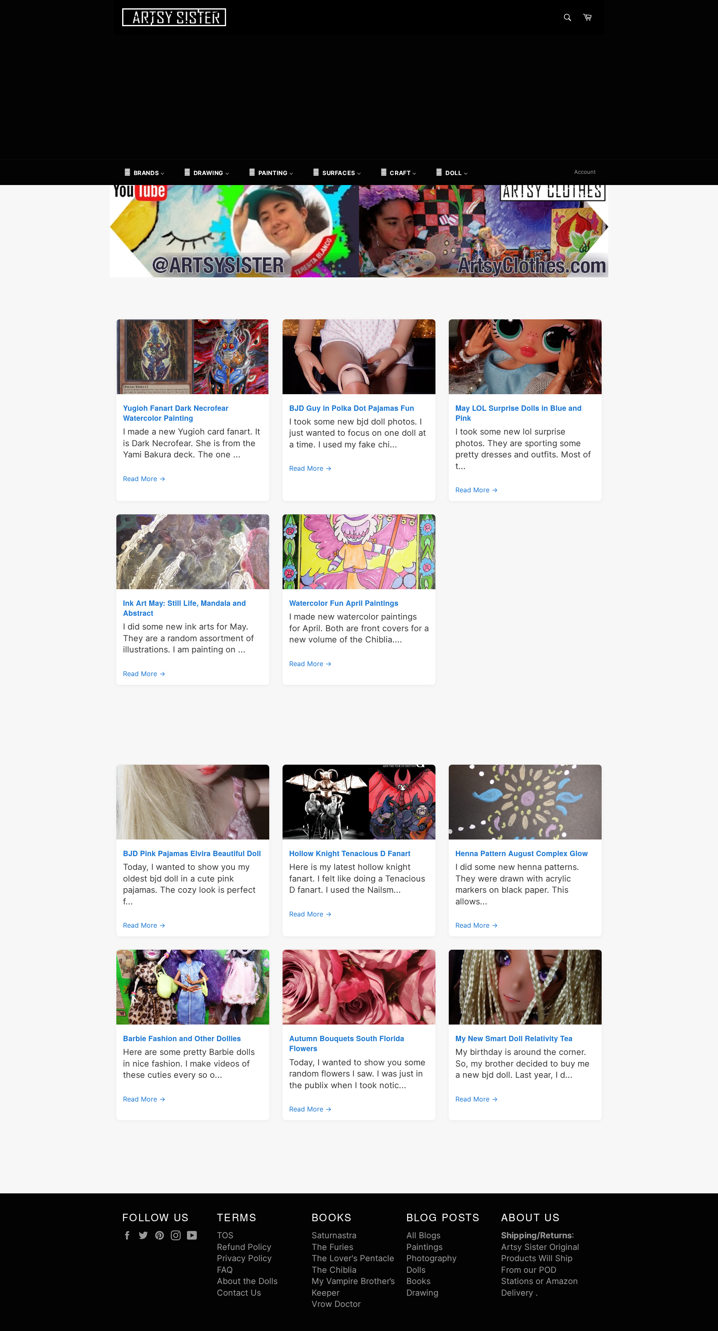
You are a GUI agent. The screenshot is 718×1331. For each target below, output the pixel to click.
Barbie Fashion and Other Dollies (182, 1038)
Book (416, 1281)
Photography (431, 1258)
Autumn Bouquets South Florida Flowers (346, 1043)
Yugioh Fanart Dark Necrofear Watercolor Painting (176, 413)
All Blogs (423, 1235)
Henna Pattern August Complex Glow (521, 853)
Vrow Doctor (336, 1304)
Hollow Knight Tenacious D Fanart (350, 853)
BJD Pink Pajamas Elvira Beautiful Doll (192, 853)
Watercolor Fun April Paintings (343, 603)
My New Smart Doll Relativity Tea (514, 1038)
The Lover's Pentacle (353, 1258)
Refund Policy (244, 1247)
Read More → (144, 478)
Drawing (422, 1293)
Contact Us (239, 1293)
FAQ (225, 1270)
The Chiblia (334, 1270)
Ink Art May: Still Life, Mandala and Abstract (184, 608)
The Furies (332, 1247)
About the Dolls (247, 1281)
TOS (225, 1235)
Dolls (415, 1270)
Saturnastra (334, 1235)
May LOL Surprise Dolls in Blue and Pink (518, 413)
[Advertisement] (359, 97)
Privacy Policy (244, 1258)
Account (585, 171)
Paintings (424, 1247)
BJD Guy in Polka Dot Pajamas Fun (351, 408)
